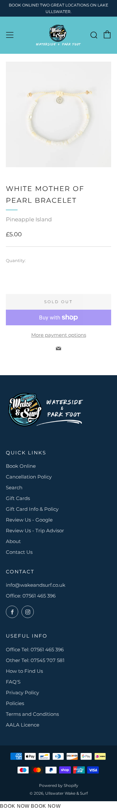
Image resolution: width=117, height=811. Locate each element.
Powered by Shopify (58, 785)
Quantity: (16, 260)
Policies (15, 703)
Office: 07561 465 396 (31, 596)
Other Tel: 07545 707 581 (35, 660)
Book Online (21, 466)
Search (14, 487)
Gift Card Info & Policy (32, 509)
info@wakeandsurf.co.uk (35, 585)
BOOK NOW (15, 806)
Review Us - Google (29, 520)
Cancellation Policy (29, 477)
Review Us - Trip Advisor (35, 530)
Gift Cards (18, 498)
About (13, 541)
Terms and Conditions (32, 714)
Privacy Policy (22, 692)
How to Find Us (24, 671)
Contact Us (19, 552)
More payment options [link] (58, 335)
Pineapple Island (29, 219)
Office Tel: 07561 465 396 (35, 649)
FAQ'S (13, 682)
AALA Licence (22, 725)
